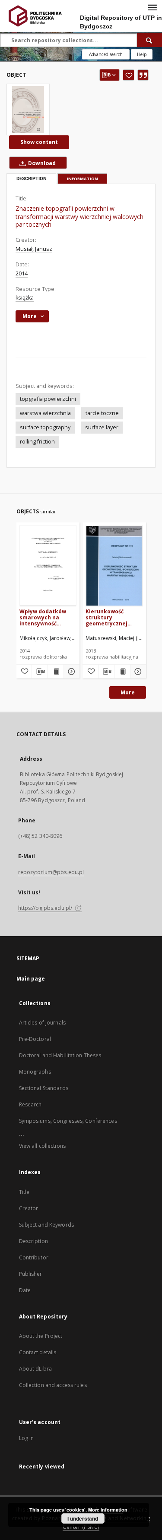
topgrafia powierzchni (48, 399)
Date (25, 1290)
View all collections (42, 1146)
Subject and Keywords (46, 1224)
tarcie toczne (102, 413)
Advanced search (106, 54)
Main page (30, 978)
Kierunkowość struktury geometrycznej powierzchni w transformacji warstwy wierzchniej (114, 617)
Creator (28, 1208)
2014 (22, 273)
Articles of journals (42, 1022)
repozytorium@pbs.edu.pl (51, 872)
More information (107, 1509)
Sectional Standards (43, 1088)
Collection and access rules (53, 1385)
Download (41, 163)
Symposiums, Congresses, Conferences (68, 1121)
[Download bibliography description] (40, 671)
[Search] (149, 40)
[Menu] (152, 7)
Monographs (35, 1071)
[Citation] (143, 75)
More (128, 692)
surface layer (101, 427)
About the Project (41, 1336)
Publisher (30, 1274)
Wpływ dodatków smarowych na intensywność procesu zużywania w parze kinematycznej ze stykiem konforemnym (45, 617)
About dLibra (35, 1368)
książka (25, 297)
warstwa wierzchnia (45, 413)
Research (30, 1104)
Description (33, 1241)
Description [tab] (31, 178)
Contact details (38, 1352)
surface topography (45, 427)
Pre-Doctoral (35, 1039)
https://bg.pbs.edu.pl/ (46, 908)
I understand (82, 1518)
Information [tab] (82, 178)
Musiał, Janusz (34, 249)
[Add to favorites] (128, 75)
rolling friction (37, 441)
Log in (26, 1438)
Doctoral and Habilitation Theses (60, 1055)
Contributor (33, 1257)
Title (24, 1192)
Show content (39, 142)
